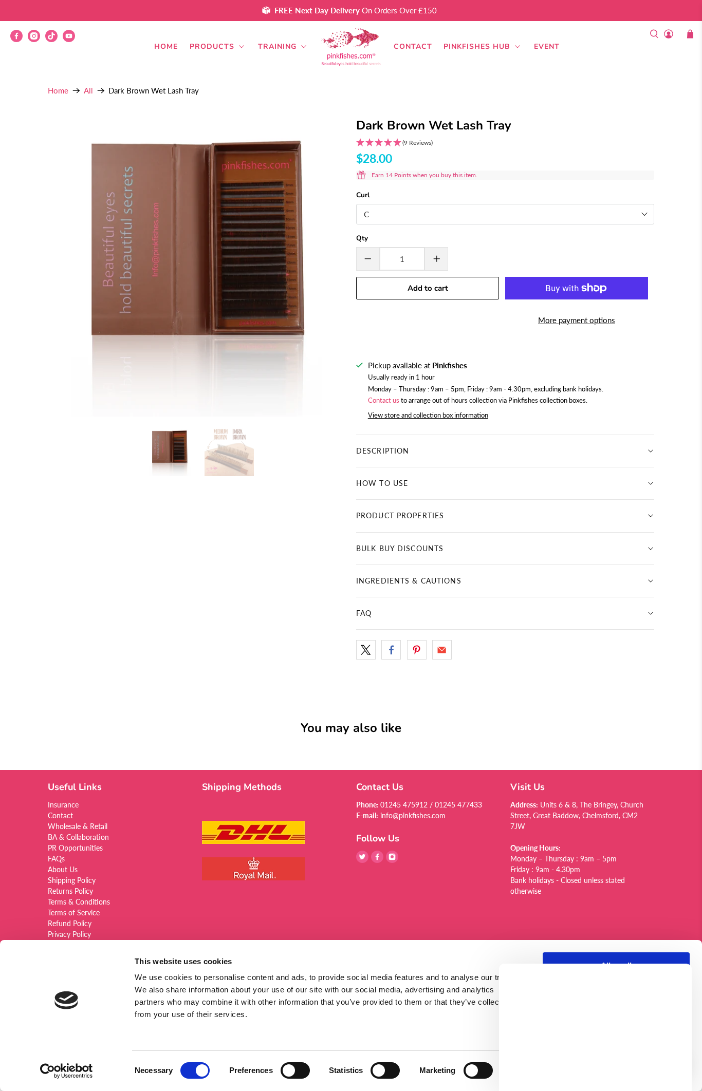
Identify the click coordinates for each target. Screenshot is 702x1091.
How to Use (382, 483)
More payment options (576, 320)
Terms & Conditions (79, 901)
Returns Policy (70, 891)
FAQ (364, 613)
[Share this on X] (366, 650)
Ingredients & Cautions (408, 580)
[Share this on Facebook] (391, 650)
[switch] (295, 1070)
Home (166, 46)
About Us (63, 869)
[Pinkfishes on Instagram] (36, 39)
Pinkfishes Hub (477, 46)
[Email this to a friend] (442, 650)
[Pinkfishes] (351, 47)
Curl (363, 195)
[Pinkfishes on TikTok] (54, 39)
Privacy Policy (69, 934)
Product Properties (400, 515)
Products (212, 46)
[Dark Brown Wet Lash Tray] (197, 268)
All (88, 91)
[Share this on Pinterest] (417, 650)
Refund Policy (69, 923)
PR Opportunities (75, 847)
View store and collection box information (428, 415)
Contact (413, 46)
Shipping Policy (72, 880)
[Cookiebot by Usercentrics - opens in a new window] (67, 1071)
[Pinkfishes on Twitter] (362, 860)
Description (382, 450)
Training (277, 46)
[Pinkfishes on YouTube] (71, 39)
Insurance (63, 804)
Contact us (383, 400)
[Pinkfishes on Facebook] (19, 39)
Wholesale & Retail (77, 826)
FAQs (56, 858)
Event (547, 46)
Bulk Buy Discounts (400, 548)
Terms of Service (74, 912)
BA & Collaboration (78, 837)
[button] (505, 143)
